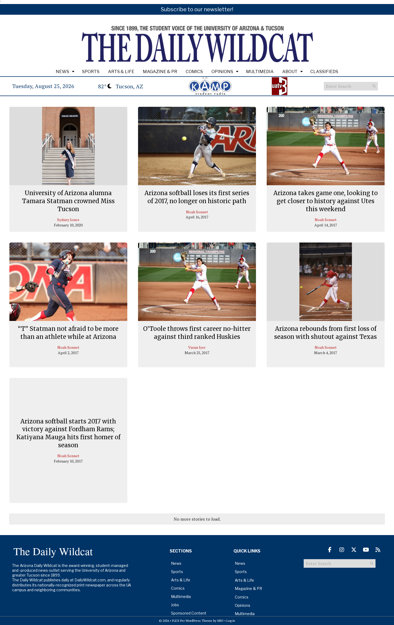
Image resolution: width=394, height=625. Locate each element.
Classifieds (324, 71)
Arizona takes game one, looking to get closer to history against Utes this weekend (325, 201)
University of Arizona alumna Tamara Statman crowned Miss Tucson (68, 201)
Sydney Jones (68, 219)
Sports (90, 71)
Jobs (175, 605)
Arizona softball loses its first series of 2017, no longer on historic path (196, 197)
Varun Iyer (197, 347)
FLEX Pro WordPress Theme (192, 621)
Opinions (222, 71)
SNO (220, 621)
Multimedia (260, 71)
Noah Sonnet (197, 211)
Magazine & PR (160, 71)
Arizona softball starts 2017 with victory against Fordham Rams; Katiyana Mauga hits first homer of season (68, 433)
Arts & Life (121, 71)
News (62, 71)
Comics (194, 71)
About (290, 71)
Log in (230, 621)
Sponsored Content (188, 613)
